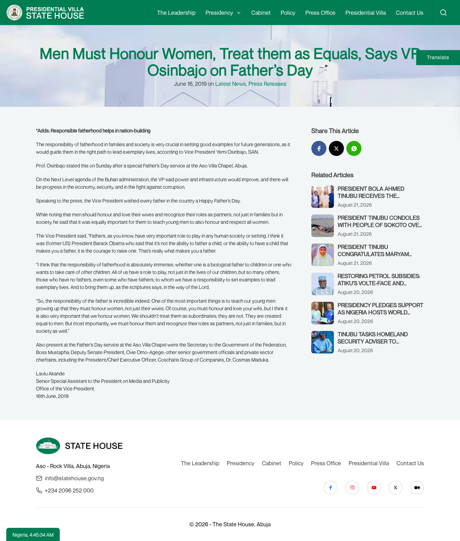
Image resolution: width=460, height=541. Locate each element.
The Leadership (176, 12)
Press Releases (267, 83)
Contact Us (409, 12)
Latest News (230, 83)
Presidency (219, 12)
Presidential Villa (365, 12)
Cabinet (261, 12)
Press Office (320, 12)
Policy (288, 12)
